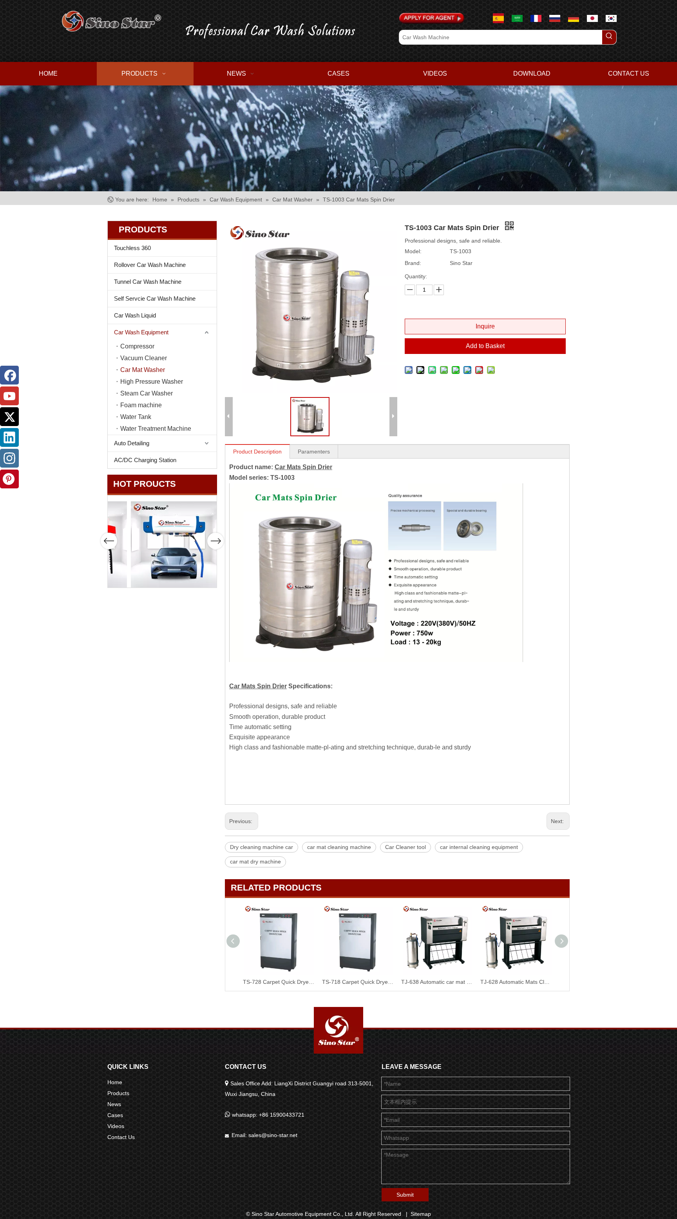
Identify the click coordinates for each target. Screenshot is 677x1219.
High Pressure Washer (151, 381)
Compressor (137, 346)
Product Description (257, 451)
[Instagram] (9, 458)
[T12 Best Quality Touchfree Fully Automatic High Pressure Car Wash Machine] (154, 544)
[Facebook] (9, 375)
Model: (413, 251)
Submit (405, 1195)
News (114, 1104)
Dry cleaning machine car (261, 847)
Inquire (485, 326)
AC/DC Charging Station (145, 460)
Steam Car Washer (146, 393)
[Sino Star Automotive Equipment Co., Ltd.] (338, 1030)
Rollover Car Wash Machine (150, 264)
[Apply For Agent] (432, 18)
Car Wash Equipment (141, 332)
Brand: (413, 263)
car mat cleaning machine (339, 847)
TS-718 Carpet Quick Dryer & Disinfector (516, 982)
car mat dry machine (255, 861)
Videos (115, 1126)
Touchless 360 (132, 248)
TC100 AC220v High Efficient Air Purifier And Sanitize (278, 982)
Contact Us (121, 1137)
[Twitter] (9, 416)
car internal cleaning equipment (479, 847)
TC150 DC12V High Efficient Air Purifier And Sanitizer (357, 982)
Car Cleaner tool (405, 847)
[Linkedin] (9, 437)
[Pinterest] (9, 479)
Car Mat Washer (142, 369)
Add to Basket (485, 346)
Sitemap (421, 1214)
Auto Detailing (131, 443)
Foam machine (141, 405)
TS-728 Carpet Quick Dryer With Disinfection (436, 982)
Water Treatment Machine (155, 428)
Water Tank (135, 417)
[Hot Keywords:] (609, 37)
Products (118, 1093)
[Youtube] (9, 395)
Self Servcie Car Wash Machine (154, 298)
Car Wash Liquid (135, 315)
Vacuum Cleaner (143, 358)
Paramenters (314, 451)
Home (114, 1082)
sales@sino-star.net (272, 1135)
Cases (115, 1115)
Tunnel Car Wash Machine (147, 281)
